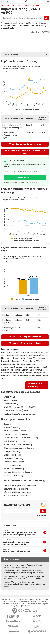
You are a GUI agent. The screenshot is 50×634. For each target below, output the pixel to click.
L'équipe (20, 599)
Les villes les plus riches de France (26, 144)
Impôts (19, 5)
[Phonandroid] (37, 631)
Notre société (29, 599)
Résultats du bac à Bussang (16, 489)
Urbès (13, 23)
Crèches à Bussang (12, 455)
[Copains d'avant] (13, 626)
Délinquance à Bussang (14, 462)
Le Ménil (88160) (11, 404)
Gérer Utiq (5, 603)
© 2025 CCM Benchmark (30, 606)
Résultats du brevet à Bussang (17, 492)
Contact (45, 599)
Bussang (7, 424)
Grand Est (28, 5)
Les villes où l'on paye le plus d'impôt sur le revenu (26, 152)
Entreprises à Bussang (13, 475)
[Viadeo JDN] (37, 626)
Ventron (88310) (11, 400)
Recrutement (8, 601)
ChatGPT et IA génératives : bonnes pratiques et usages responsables (19, 533)
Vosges (37, 5)
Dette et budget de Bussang (16, 434)
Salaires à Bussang (12, 427)
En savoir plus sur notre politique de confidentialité (20, 182)
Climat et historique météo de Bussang (21, 438)
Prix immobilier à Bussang (15, 431)
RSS (24, 603)
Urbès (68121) (10, 397)
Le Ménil (29, 23)
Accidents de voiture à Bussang (18, 445)
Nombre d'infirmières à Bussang (18, 472)
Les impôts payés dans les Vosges (20, 414)
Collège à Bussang (12, 451)
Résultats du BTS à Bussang (16, 496)
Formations (11, 526)
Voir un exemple (41, 515)
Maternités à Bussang (13, 458)
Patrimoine (10, 5)
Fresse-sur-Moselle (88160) (16, 410)
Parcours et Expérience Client (17, 550)
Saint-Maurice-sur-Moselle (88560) (20, 407)
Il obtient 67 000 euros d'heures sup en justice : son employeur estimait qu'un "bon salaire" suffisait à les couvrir (24, 584)
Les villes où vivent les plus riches (26, 343)
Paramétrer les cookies (38, 601)
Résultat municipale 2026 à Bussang (20, 485)
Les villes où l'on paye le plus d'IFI (26, 336)
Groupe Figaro (16, 606)
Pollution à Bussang (12, 465)
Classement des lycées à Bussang (19, 448)
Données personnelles (21, 601)
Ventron (21, 23)
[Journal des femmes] (13, 616)
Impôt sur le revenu (10, 54)
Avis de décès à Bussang (14, 441)
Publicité (38, 599)
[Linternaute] (13, 621)
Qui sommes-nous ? (9, 599)
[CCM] (37, 616)
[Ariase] (13, 631)
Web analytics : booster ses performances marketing (16, 542)
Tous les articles (15, 603)
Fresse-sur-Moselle (20, 25)
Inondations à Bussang (14, 469)
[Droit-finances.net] (37, 621)
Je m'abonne (23, 177)
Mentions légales (42, 603)
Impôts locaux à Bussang (35, 385)
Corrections (31, 603)
